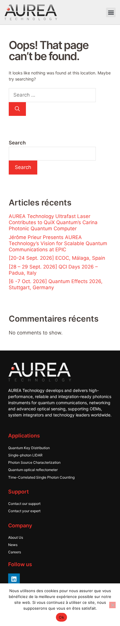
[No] (112, 605)
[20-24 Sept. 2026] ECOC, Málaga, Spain (57, 258)
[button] (111, 12)
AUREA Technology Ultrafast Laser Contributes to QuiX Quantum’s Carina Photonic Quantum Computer (53, 222)
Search (17, 143)
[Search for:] (52, 95)
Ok (61, 617)
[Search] (17, 109)
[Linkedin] (14, 579)
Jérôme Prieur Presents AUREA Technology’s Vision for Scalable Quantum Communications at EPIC (58, 243)
